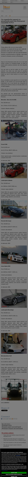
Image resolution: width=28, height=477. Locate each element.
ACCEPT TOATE (14, 472)
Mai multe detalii (18, 455)
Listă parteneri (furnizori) (4, 470)
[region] (14, 462)
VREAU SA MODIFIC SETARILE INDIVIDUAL (14, 474)
